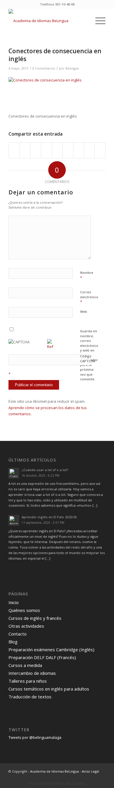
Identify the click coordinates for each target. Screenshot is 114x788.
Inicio (13, 602)
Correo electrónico (89, 297)
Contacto (17, 634)
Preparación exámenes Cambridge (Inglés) (51, 649)
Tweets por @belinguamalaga (34, 737)
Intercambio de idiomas (32, 673)
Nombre (86, 275)
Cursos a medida (25, 665)
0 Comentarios (43, 68)
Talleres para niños (27, 681)
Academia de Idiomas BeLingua (54, 771)
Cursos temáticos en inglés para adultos (48, 689)
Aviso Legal (90, 771)
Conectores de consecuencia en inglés (54, 55)
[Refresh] (50, 346)
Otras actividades (26, 626)
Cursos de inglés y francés (34, 618)
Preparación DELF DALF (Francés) (42, 657)
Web (83, 311)
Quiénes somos (24, 610)
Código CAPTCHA (87, 358)
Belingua (72, 68)
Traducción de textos (29, 697)
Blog (13, 642)
